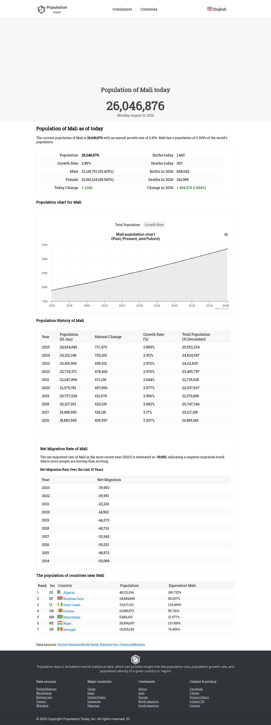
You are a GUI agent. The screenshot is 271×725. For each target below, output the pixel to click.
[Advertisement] (135, 54)
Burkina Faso (73, 599)
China (91, 689)
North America (148, 701)
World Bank (90, 644)
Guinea (68, 611)
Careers (195, 706)
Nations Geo (109, 644)
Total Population (127, 225)
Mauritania (71, 617)
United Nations (68, 644)
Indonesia (94, 701)
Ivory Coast (71, 605)
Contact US (197, 701)
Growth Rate (154, 225)
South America (148, 706)
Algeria (68, 592)
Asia (141, 693)
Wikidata (138, 644)
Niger (67, 623)
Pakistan (93, 706)
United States (96, 697)
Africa (142, 689)
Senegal (68, 629)
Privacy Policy (199, 697)
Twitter (195, 693)
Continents (122, 9)
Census (125, 644)
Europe (143, 697)
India (90, 693)
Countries (149, 9)
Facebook (196, 689)
